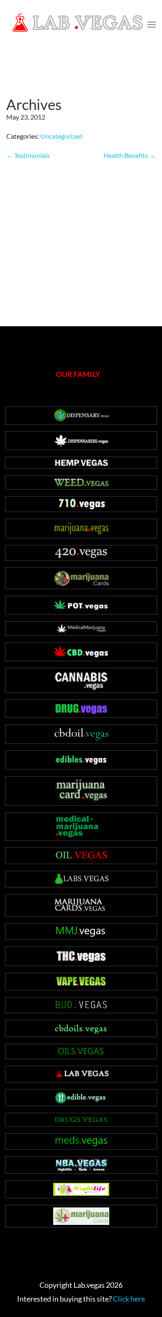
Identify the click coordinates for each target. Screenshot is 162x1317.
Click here (129, 1298)
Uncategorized (61, 136)
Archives (33, 104)
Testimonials (28, 155)
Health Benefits (129, 155)
